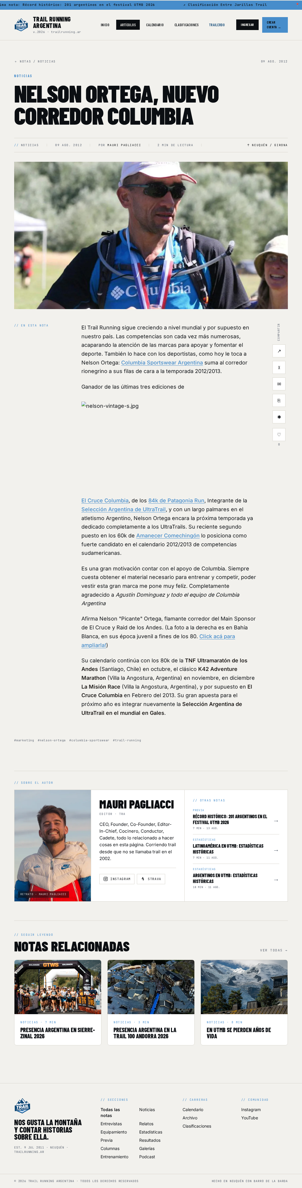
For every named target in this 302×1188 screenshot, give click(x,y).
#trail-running (127, 740)
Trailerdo (217, 25)
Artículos (128, 25)
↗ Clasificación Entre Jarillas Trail (222, 5)
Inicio (105, 25)
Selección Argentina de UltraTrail (123, 509)
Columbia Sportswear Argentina (162, 362)
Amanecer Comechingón (168, 535)
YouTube (249, 1117)
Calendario (155, 25)
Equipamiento (114, 1131)
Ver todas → (274, 950)
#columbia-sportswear (89, 740)
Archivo (190, 1117)
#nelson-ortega (52, 740)
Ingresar (247, 25)
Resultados (149, 1140)
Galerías (147, 1148)
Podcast (147, 1156)
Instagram (251, 1109)
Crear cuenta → (274, 24)
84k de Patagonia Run (176, 500)
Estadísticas (150, 1131)
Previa (107, 1140)
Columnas (110, 1148)
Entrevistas (111, 1123)
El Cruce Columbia (105, 500)
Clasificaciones (187, 25)
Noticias (147, 1109)
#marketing (24, 740)
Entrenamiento (114, 1156)
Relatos (146, 1123)
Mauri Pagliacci (124, 145)
